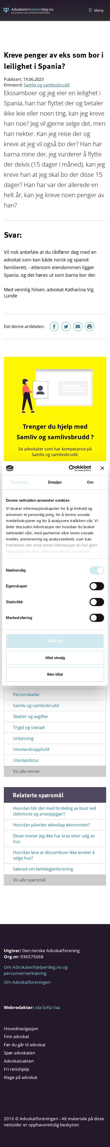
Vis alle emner (26, 771)
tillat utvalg (55, 658)
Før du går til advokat (25, 1045)
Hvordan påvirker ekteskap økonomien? (51, 825)
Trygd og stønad (29, 727)
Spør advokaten (19, 1053)
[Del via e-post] (77, 326)
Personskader (26, 694)
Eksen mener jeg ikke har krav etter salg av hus (54, 838)
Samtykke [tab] (20, 482)
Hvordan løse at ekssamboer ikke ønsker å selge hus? (54, 855)
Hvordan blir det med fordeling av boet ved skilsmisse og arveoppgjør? (54, 811)
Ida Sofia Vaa (47, 1007)
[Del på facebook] (54, 326)
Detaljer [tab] (55, 482)
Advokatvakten (19, 1061)
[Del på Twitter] (66, 326)
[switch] (97, 586)
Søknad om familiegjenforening (43, 869)
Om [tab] (90, 482)
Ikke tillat (55, 674)
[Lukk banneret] (102, 468)
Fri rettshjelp (16, 1069)
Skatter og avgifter (30, 716)
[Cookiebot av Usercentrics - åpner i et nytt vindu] (69, 468)
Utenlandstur (26, 760)
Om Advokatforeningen (27, 982)
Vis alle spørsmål (29, 880)
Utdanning (23, 738)
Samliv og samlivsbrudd (47, 85)
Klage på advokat (20, 1077)
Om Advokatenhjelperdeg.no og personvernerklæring (36, 970)
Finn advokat (16, 1036)
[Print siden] (89, 326)
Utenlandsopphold (31, 749)
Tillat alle (55, 641)
